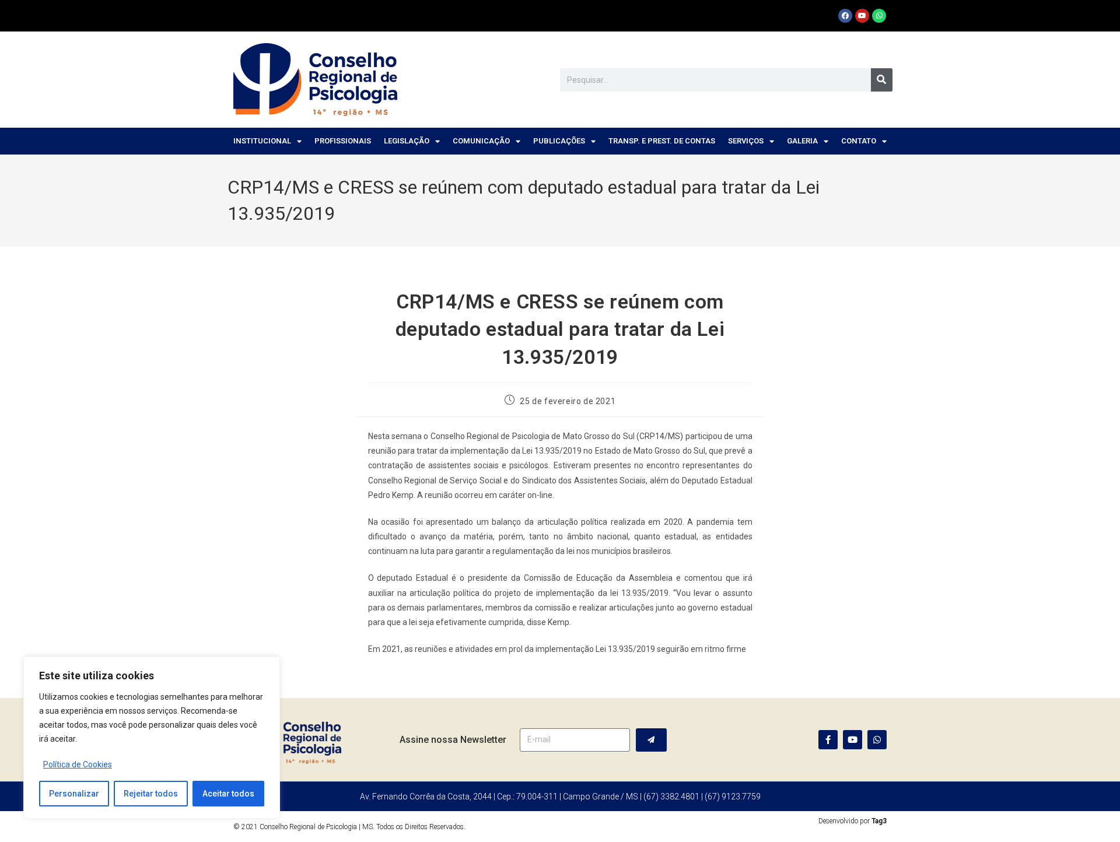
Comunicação (481, 140)
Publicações (559, 140)
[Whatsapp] (879, 16)
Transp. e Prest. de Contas (661, 140)
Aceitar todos (228, 793)
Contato (858, 140)
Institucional (262, 140)
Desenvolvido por (852, 821)
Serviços (746, 140)
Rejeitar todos (151, 793)
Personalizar (74, 793)
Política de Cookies (77, 764)
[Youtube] (862, 16)
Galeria (802, 140)
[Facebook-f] (828, 739)
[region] (151, 738)
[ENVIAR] (651, 740)
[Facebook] (845, 16)
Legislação (406, 140)
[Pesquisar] (881, 80)
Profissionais (342, 140)
